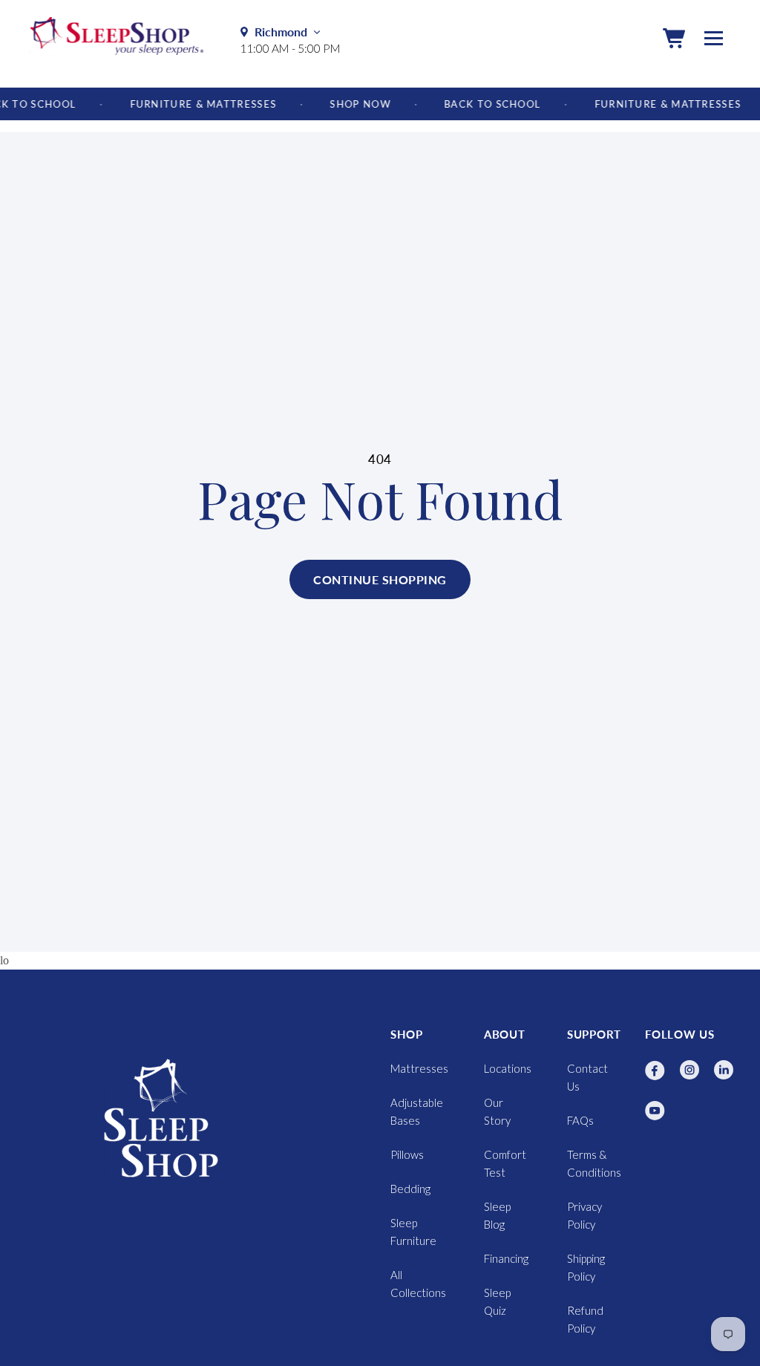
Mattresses (419, 1068)
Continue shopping (379, 579)
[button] (674, 38)
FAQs (580, 1120)
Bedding (410, 1188)
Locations (507, 1068)
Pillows (407, 1154)
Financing (506, 1258)
